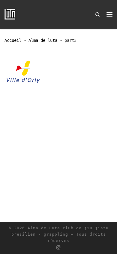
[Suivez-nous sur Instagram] (58, 247)
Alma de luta (42, 40)
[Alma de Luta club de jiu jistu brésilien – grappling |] (9, 13)
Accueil (12, 40)
